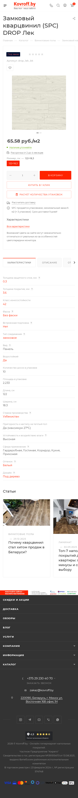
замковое (10, 337)
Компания (11, 645)
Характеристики (19, 262)
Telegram (30, 720)
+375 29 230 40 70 (40, 678)
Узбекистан (11, 416)
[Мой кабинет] (65, 5)
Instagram (20, 720)
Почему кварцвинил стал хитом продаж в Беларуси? (26, 547)
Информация (13, 655)
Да (5, 360)
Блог (7, 627)
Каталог (9, 664)
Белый (7, 465)
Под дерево (11, 476)
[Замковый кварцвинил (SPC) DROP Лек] (39, 102)
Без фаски (10, 315)
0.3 (5, 281)
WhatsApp (57, 720)
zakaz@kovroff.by (42, 690)
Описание (49, 262)
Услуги (8, 636)
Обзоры (9, 618)
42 (4, 304)
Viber (48, 720)
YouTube (39, 720)
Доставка (10, 609)
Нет (5, 326)
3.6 (5, 292)
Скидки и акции (16, 599)
